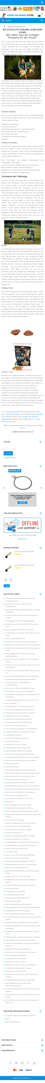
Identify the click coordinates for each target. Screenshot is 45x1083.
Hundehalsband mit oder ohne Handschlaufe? (20, 980)
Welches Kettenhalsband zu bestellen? (18, 949)
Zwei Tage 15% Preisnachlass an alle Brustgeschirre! (22, 676)
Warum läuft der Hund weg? (15, 820)
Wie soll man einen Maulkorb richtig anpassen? (20, 792)
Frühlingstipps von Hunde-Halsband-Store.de (20, 621)
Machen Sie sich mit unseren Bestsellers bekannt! (21, 642)
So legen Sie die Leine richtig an (16, 958)
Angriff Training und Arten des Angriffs (18, 826)
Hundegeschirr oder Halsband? (15, 891)
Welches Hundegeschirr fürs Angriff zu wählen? (21, 823)
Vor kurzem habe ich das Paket (24, 565)
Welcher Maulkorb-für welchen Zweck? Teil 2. (20, 776)
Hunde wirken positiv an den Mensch (17, 839)
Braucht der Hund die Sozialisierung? (17, 738)
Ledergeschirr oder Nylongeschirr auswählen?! (20, 713)
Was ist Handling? (11, 703)
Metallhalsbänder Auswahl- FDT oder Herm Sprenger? (23, 937)
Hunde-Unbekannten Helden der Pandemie (20, 630)
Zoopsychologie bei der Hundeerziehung (19, 722)
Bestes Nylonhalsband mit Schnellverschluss (20, 914)
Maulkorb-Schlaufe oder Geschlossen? (18, 898)
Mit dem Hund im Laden (13, 901)
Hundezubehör (6, 419)
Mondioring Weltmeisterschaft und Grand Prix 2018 (22, 700)
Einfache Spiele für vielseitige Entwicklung (19, 808)
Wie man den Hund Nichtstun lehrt (17, 867)
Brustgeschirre (26, 416)
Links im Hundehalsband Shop (15, 638)
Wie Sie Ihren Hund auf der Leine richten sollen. (21, 952)
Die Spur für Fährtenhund (14, 833)
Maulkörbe (35, 416)
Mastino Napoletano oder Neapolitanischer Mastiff (22, 811)
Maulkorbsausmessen (13, 1022)
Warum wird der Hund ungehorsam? (17, 858)
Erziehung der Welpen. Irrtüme (15, 962)
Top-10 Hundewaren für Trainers (16, 725)
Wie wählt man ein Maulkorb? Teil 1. (17, 795)
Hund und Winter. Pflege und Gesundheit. (19, 751)
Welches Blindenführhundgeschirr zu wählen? (20, 861)
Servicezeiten (22, 539)
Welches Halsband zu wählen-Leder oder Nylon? (21, 864)
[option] (22, 488)
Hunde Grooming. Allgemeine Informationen (20, 754)
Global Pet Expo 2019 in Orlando (16, 744)
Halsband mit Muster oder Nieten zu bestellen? (21, 885)
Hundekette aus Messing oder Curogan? (18, 968)
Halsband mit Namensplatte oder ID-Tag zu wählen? (22, 922)
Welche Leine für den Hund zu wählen (18, 716)
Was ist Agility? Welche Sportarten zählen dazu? (21, 770)
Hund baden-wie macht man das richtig (18, 748)
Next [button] (41, 488)
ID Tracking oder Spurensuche (15, 895)
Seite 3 (8, 1019)
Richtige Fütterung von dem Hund (16, 848)
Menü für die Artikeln (12, 763)
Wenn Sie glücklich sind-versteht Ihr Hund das (20, 782)
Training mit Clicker (12, 852)
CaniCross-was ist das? (13, 741)
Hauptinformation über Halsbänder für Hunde (20, 1015)
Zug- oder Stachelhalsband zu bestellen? (19, 904)
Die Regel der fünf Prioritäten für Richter (19, 829)
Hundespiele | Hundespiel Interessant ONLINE (20, 679)
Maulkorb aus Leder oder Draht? (16, 971)
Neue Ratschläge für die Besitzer (16, 955)
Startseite (4, 26)
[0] (39, 16)
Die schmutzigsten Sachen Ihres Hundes (18, 805)
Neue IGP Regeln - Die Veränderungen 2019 (20, 706)
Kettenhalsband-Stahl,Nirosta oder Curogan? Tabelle (22, 757)
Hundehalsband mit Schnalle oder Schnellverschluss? (23, 842)
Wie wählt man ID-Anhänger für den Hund (19, 798)
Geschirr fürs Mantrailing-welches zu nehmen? (20, 836)
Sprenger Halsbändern (13, 414)
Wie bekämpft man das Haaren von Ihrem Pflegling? (22, 786)
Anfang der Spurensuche (13, 735)
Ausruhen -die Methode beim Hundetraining (20, 709)
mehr (7, 586)
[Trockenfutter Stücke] (22, 332)
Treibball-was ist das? (12, 767)
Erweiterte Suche (9, 457)
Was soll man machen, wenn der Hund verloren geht (22, 773)
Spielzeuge (39, 414)
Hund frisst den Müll (12, 888)
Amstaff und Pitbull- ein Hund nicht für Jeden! (20, 732)
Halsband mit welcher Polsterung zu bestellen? (21, 965)
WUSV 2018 (9, 802)
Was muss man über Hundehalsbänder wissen (20, 688)
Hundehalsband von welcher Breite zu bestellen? (21, 845)
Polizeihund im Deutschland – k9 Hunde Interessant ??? (23, 645)
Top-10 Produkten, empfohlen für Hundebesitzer (21, 729)
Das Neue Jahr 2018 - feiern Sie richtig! (18, 876)
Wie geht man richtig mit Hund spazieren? (19, 719)
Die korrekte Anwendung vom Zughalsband (20, 691)
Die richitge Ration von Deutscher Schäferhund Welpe (23, 907)
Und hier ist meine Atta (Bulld (24, 551)
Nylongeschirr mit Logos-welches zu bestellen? (21, 940)
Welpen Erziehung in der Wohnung (17, 779)
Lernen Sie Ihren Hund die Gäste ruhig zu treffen (21, 760)
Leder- (38, 411)
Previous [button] (4, 488)
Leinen (33, 414)
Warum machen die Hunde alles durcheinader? (20, 855)
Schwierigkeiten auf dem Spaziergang (18, 910)
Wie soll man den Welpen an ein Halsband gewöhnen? (23, 789)
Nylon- (3, 414)
